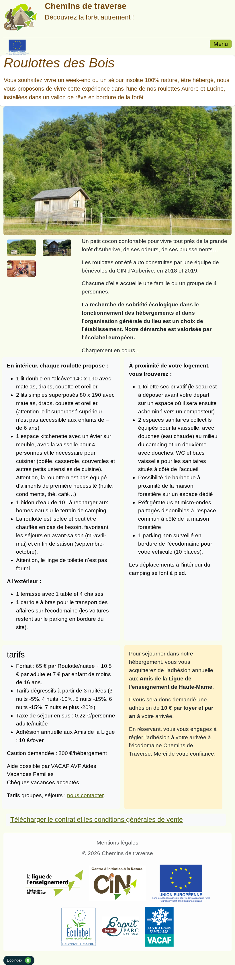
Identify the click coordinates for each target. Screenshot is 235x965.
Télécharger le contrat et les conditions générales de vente (96, 819)
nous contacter (85, 795)
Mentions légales (117, 843)
